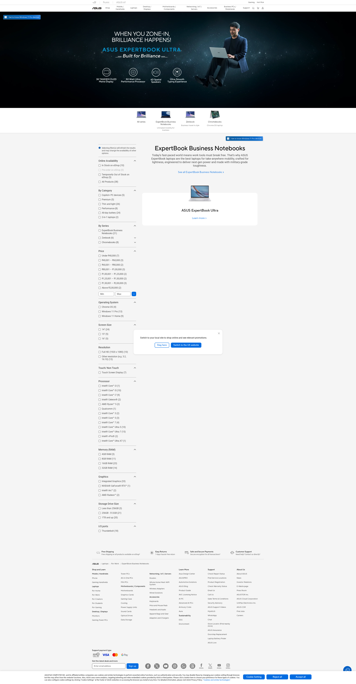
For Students (97, 603)
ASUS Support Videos (217, 607)
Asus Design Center (187, 574)
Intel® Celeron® (106, 399)
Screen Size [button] (105, 324)
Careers (240, 615)
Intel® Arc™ (104, 489)
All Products (104, 181)
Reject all (277, 677)
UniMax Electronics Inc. (246, 603)
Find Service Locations (217, 578)
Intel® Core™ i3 (105, 385)
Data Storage (126, 620)
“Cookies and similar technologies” (216, 680)
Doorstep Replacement (217, 634)
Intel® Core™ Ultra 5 (108, 426)
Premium (102, 199)
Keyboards (154, 601)
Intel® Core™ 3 (105, 412)
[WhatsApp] (183, 666)
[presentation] (99, 148)
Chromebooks (105, 241)
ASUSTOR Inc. (243, 595)
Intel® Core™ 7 (105, 421)
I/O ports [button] (103, 526)
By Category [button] (105, 190)
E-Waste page (242, 586)
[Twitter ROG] (210, 666)
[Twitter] (157, 666)
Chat (210, 620)
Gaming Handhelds (100, 582)
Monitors (96, 616)
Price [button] (101, 251)
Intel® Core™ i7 (105, 394)
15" (100, 333)
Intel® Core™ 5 (105, 417)
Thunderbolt (104, 530)
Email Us (211, 590)
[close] (219, 333)
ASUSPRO (183, 578)
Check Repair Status (216, 574)
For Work (96, 595)
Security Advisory (215, 603)
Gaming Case (126, 599)
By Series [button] (103, 225)
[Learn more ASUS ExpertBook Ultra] (178, 107)
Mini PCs (124, 582)
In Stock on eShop (107, 164)
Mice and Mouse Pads (158, 605)
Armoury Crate (185, 607)
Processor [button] (104, 381)
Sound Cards (126, 611)
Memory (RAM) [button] (106, 449)
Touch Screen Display (109, 371)
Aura (181, 611)
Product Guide (185, 590)
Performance (104, 207)
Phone (94, 578)
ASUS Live (212, 643)
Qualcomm (103, 408)
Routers (152, 578)
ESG (180, 620)
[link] (97, 8)
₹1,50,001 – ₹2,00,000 (109, 282)
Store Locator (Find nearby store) (219, 625)
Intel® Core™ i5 (105, 389)
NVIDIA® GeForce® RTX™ (111, 485)
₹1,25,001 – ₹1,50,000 (109, 278)
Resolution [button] (104, 347)
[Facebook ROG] (201, 666)
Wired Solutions (156, 593)
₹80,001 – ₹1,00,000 (108, 268)
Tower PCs (125, 574)
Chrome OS (104, 306)
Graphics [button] (103, 476)
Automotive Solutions (188, 582)
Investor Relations (244, 582)
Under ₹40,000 (105, 255)
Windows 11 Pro (106, 310)
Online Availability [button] (108, 160)
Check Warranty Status (217, 586)
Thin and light (105, 203)
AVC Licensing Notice (188, 595)
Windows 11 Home (107, 315)
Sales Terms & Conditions (218, 599)
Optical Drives (127, 616)
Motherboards (127, 591)
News (239, 578)
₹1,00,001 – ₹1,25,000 (109, 273)
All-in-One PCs (127, 578)
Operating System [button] (108, 302)
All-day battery (105, 212)
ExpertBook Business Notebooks (114, 229)
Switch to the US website (186, 345)
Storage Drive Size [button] (108, 503)
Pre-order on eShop (107, 169)
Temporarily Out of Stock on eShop (115, 174)
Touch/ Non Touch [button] (108, 367)
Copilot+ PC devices (108, 194)
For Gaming (97, 607)
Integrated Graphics (108, 480)
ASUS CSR (241, 607)
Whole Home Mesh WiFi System (159, 583)
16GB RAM (103, 462)
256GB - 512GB (105, 512)
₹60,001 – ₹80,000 (107, 264)
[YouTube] (166, 666)
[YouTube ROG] (219, 666)
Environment (184, 624)
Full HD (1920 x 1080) (109, 351)
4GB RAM (103, 453)
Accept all (301, 677)
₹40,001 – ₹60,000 (107, 259)
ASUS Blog (183, 586)
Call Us (211, 595)
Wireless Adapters (157, 589)
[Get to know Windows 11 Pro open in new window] (244, 139)
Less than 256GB (106, 507)
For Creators (97, 599)
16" (100, 338)
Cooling (124, 603)
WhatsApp (212, 615)
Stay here (162, 345)
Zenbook (102, 237)
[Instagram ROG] (228, 666)
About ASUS (242, 574)
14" (100, 328)
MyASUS (211, 611)
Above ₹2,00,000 (106, 287)
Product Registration (216, 582)
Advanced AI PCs (186, 603)
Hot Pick (260, 2)
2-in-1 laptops (105, 216)
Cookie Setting (253, 677)
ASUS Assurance (215, 630)
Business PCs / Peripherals (230, 8)
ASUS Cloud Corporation (247, 599)
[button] (251, 2)
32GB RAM (103, 467)
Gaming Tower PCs (100, 620)
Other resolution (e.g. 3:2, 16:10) (114, 356)
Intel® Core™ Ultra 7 (108, 431)
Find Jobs (241, 611)
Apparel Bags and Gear (159, 614)
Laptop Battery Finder (217, 638)
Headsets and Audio (157, 610)
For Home (96, 591)
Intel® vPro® (104, 435)
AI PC (181, 599)
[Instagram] (174, 666)
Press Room (242, 590)
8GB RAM (103, 458)
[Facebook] (148, 666)
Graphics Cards (127, 595)
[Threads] (192, 666)
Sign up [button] (132, 666)
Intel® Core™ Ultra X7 (108, 440)
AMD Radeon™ (105, 494)
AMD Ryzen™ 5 (105, 403)
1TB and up (104, 517)
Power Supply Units (129, 607)
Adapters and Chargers (159, 618)
